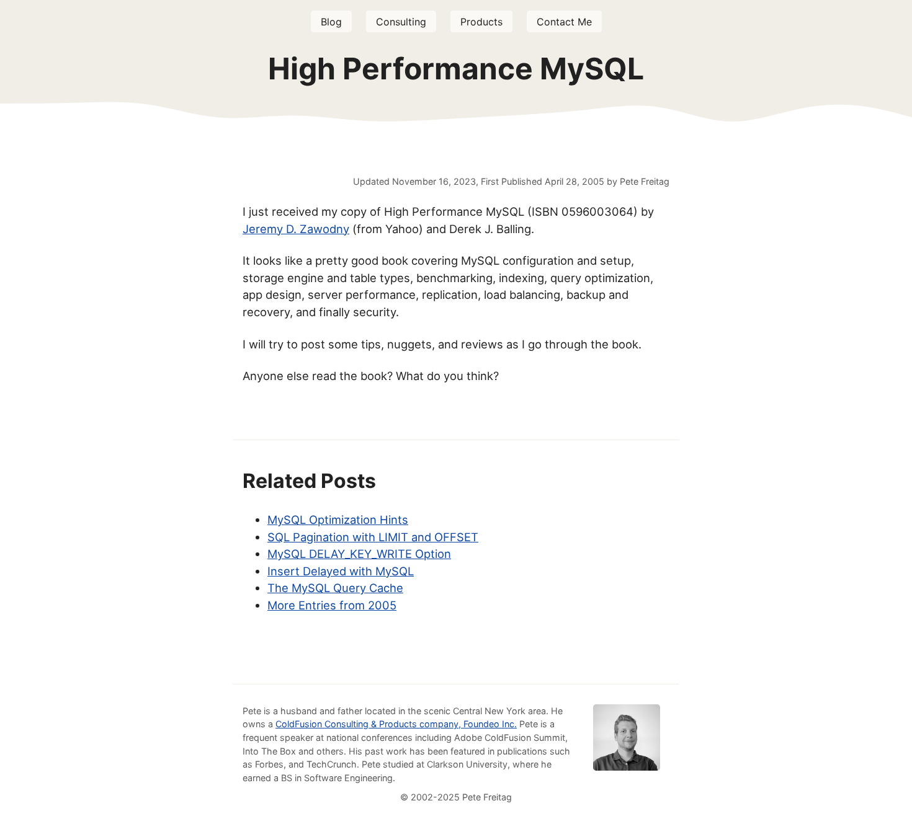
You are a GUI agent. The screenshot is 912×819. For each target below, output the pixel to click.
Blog (331, 21)
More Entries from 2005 (331, 605)
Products (481, 21)
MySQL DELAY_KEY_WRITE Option (359, 553)
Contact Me (564, 21)
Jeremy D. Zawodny (296, 229)
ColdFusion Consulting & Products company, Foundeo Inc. (396, 724)
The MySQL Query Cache (335, 588)
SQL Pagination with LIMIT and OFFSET (372, 537)
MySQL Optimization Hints (337, 519)
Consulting (401, 21)
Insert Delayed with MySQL (340, 571)
